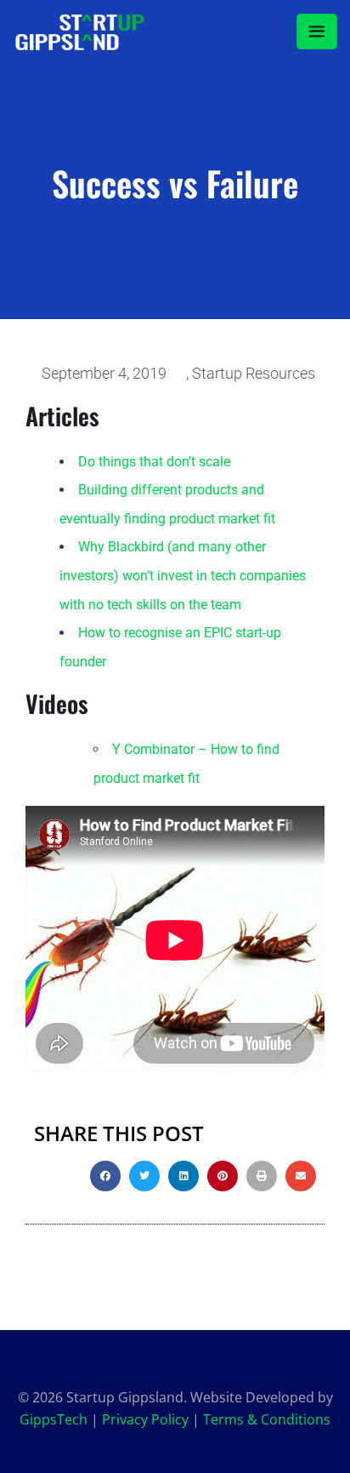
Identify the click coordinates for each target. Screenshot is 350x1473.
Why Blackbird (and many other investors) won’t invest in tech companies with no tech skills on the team (182, 575)
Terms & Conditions (266, 1419)
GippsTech (54, 1419)
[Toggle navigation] (316, 31)
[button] (105, 1176)
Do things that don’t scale (154, 462)
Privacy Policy (145, 1419)
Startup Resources (253, 373)
